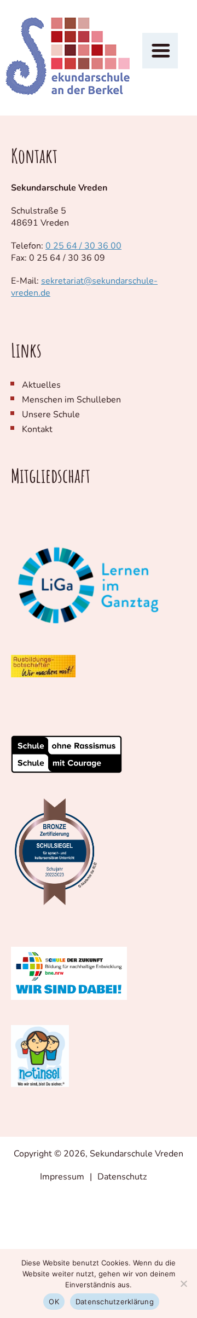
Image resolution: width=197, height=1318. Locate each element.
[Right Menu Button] (160, 51)
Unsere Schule (51, 414)
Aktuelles (41, 385)
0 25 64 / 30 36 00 (83, 246)
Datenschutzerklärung (115, 1301)
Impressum (62, 1177)
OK (54, 1301)
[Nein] (183, 1283)
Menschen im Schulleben (71, 400)
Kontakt (37, 429)
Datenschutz (122, 1177)
